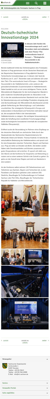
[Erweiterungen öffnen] (45, 3)
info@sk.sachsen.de (21, 374)
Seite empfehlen (8, 393)
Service (5, 383)
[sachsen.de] (6, 2)
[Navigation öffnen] (27, 3)
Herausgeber (6, 359)
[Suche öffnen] (36, 3)
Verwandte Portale (9, 388)
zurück (5, 17)
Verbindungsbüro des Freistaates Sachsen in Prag (22, 8)
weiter (44, 17)
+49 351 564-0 (19, 370)
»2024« (25, 19)
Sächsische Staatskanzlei (17, 364)
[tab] (25, 359)
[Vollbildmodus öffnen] (25, 200)
